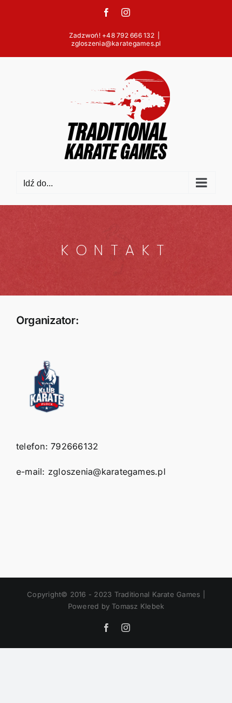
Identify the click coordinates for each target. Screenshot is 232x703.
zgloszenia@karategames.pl (116, 43)
